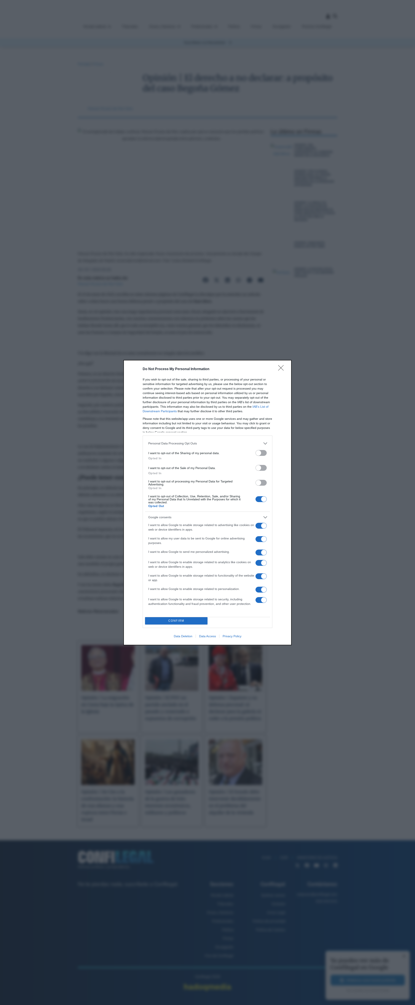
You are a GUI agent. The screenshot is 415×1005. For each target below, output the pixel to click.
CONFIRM (176, 620)
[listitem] (207, 443)
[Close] (282, 369)
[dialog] (207, 502)
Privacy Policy (232, 636)
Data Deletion (183, 636)
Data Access (207, 636)
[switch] (261, 453)
